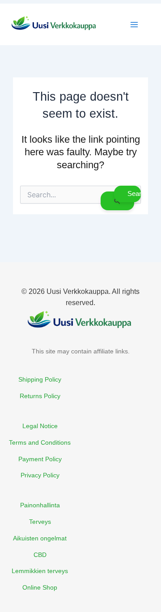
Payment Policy (40, 459)
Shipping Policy (39, 379)
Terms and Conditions (40, 442)
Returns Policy (40, 396)
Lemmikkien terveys (40, 570)
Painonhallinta (40, 505)
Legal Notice (40, 425)
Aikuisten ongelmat (40, 538)
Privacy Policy (40, 475)
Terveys (40, 521)
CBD (40, 554)
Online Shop (39, 587)
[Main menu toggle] (134, 24)
